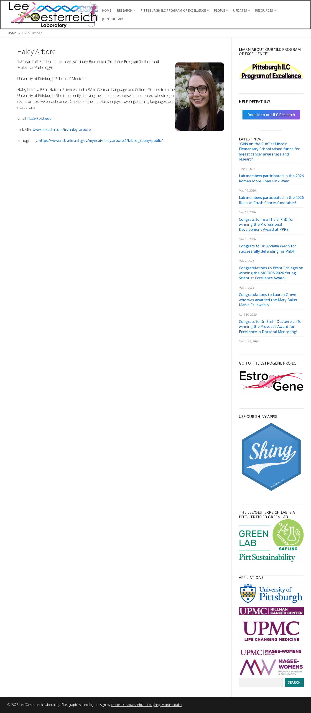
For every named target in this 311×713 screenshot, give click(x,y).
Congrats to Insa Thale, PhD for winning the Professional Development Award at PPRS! (266, 224)
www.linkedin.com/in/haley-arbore (62, 129)
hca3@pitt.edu (39, 118)
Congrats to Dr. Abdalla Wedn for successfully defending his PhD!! (267, 249)
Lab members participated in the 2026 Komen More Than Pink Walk (271, 178)
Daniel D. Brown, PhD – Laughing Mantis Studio (146, 705)
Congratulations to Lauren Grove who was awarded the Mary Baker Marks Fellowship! (268, 299)
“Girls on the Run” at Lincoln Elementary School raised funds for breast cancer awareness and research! (269, 151)
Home (12, 33)
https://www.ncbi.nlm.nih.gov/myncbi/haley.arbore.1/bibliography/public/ (101, 140)
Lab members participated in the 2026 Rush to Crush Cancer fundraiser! (271, 200)
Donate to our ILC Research (271, 114)
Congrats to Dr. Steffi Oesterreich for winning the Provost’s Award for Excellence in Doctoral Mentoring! (271, 326)
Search (294, 682)
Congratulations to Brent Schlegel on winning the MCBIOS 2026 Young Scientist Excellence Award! (271, 273)
